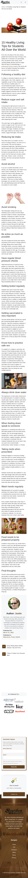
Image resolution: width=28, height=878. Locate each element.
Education (6, 637)
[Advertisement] (14, 681)
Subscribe (14, 766)
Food (13, 637)
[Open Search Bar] (21, 2)
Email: (5, 754)
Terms (14, 855)
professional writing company (9, 66)
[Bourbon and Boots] (5, 2)
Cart (14, 847)
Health (18, 637)
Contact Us (14, 794)
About (14, 852)
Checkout (14, 849)
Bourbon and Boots (16, 817)
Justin (18, 613)
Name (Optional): (7, 748)
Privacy (14, 857)
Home (3, 7)
